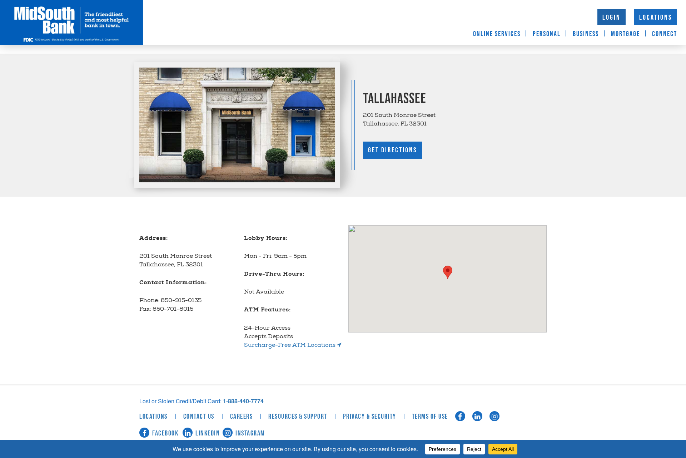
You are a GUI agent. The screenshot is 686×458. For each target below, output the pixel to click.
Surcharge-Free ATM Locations (290, 345)
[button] (447, 272)
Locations (655, 17)
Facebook (165, 433)
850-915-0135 (181, 300)
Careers (241, 416)
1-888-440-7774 (243, 401)
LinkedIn (207, 433)
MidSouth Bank (71, 22)
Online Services (497, 34)
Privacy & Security (369, 416)
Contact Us (198, 416)
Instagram (250, 433)
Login (611, 17)
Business (586, 34)
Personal (547, 34)
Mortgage (625, 34)
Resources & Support (297, 416)
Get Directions (392, 150)
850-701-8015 (173, 309)
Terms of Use (430, 416)
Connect (664, 34)
